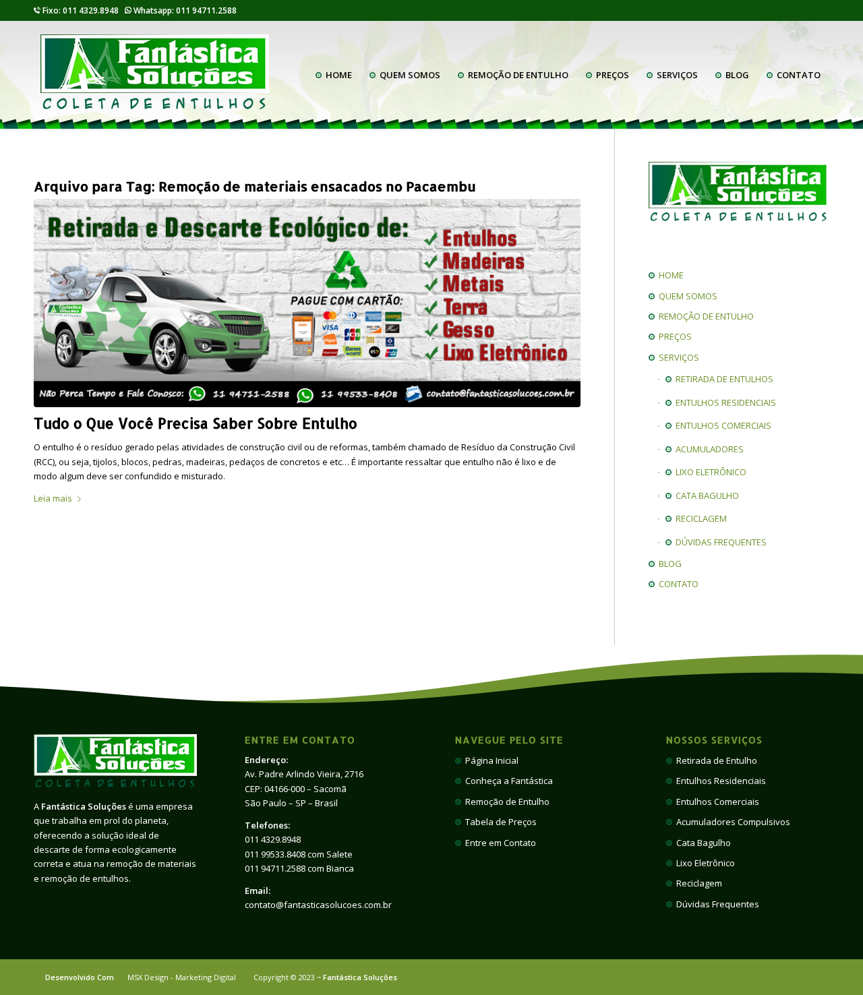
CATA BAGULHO (705, 495)
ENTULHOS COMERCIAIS (721, 425)
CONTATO (676, 584)
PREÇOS (673, 336)
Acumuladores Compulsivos (731, 822)
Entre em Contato (498, 843)
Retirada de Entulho (714, 760)
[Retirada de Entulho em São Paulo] (307, 303)
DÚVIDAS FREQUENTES (719, 542)
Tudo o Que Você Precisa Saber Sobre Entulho (195, 423)
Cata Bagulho (701, 843)
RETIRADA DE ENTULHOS (722, 379)
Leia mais (53, 498)
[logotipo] (154, 75)
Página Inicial (489, 760)
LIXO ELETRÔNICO (709, 472)
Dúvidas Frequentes (715, 904)
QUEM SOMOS (686, 296)
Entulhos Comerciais (715, 801)
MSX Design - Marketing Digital (181, 977)
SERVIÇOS (677, 357)
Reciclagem (697, 883)
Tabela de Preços (499, 822)
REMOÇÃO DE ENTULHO (704, 316)
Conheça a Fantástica (507, 781)
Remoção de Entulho (505, 801)
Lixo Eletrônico (703, 863)
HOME (669, 275)
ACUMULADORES (708, 449)
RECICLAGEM (699, 518)
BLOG (668, 563)
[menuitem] (334, 75)
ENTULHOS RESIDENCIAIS (724, 402)
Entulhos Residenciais (719, 781)
